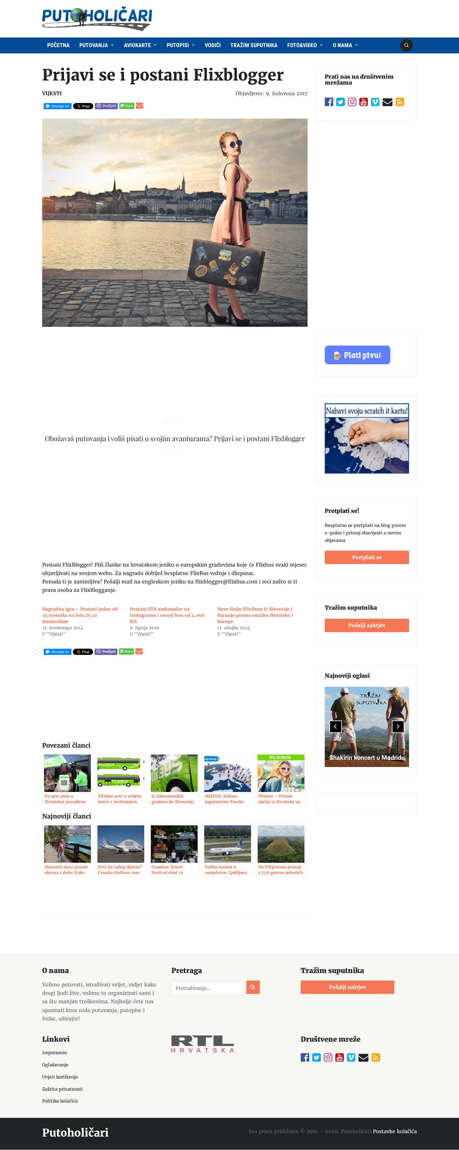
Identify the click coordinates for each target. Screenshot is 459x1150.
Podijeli (109, 106)
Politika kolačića (60, 1101)
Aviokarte (138, 45)
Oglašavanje (55, 1065)
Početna (58, 45)
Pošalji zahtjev (366, 625)
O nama (343, 45)
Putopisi (178, 45)
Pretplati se (367, 557)
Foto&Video (302, 45)
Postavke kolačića (395, 1131)
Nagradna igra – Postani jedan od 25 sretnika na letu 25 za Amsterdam (80, 615)
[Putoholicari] (97, 17)
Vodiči (213, 45)
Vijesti (52, 93)
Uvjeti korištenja (60, 1077)
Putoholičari (75, 1132)
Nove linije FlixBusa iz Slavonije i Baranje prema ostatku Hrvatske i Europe (255, 615)
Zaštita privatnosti (62, 1089)
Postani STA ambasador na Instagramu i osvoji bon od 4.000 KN (167, 615)
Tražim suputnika (254, 45)
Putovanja (94, 45)
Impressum (54, 1052)
